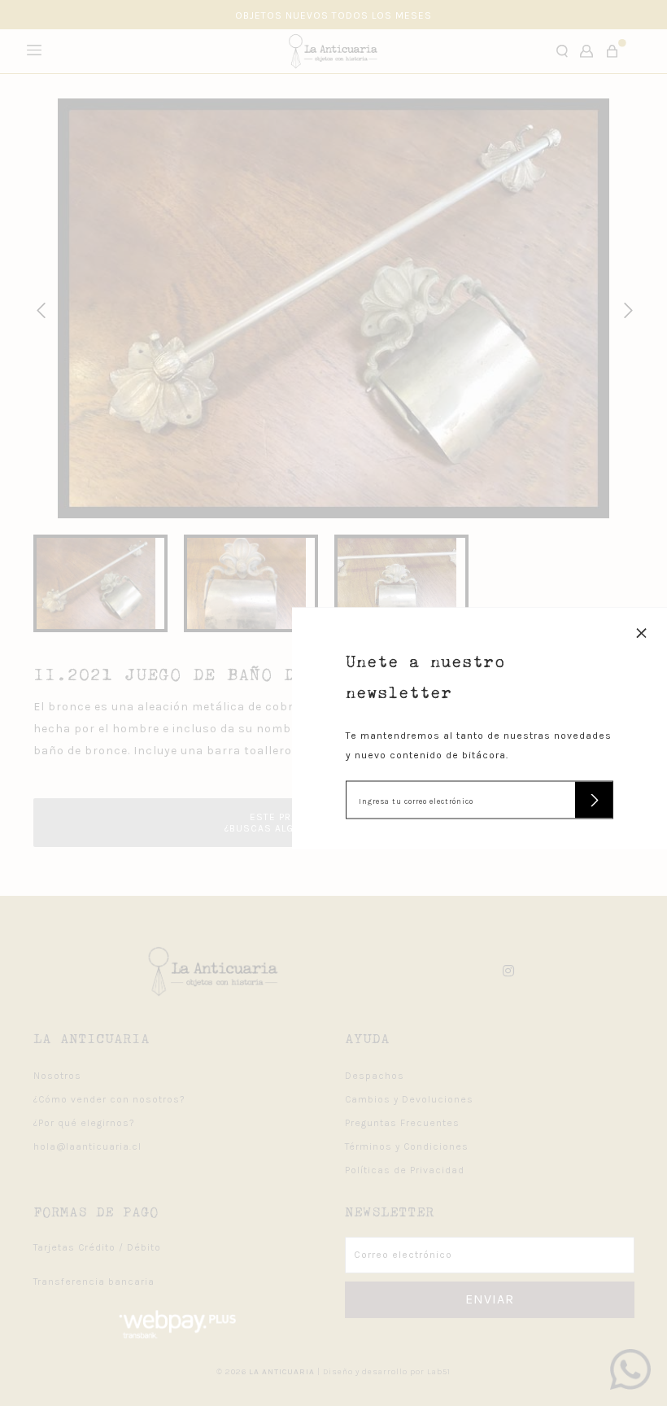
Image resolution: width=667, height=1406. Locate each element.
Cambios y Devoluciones (409, 1099)
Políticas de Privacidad (404, 1170)
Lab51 (439, 1372)
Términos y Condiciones (407, 1146)
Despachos (374, 1075)
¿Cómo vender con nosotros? (109, 1099)
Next (625, 308)
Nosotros (57, 1075)
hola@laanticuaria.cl (87, 1146)
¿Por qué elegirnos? (84, 1123)
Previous (38, 308)
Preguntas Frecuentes (402, 1123)
